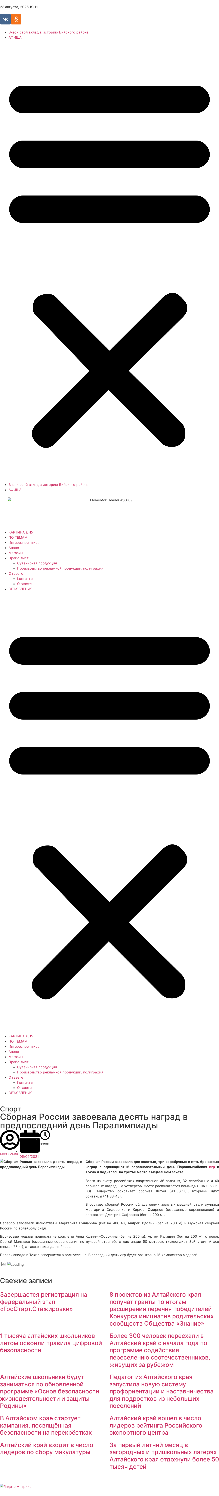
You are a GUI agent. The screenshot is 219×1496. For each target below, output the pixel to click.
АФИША (15, 37)
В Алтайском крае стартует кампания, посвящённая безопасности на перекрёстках (46, 1425)
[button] (109, 261)
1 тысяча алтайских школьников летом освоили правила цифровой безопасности (51, 1343)
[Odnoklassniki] (16, 19)
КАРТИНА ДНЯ (21, 532)
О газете (16, 573)
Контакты (25, 578)
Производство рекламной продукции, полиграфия (60, 568)
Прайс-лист (19, 558)
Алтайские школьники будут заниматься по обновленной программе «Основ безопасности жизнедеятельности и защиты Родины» (49, 1391)
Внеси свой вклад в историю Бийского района (49, 32)
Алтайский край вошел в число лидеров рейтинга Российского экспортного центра (156, 1425)
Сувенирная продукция (37, 563)
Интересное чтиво (24, 542)
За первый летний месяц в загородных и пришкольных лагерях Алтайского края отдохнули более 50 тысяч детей (164, 1455)
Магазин (16, 553)
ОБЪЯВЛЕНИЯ (21, 589)
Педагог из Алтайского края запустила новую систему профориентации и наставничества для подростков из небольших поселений (162, 1391)
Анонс (14, 548)
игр (212, 1167)
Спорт (10, 1109)
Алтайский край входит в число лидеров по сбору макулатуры (46, 1448)
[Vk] (5, 19)
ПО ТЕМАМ (18, 537)
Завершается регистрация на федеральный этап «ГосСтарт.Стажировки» (43, 1302)
